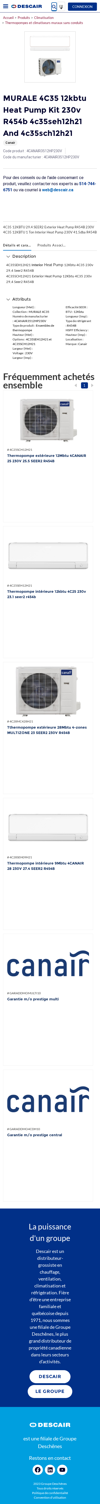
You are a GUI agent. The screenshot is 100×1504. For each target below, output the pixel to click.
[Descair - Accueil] (26, 6)
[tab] (17, 246)
